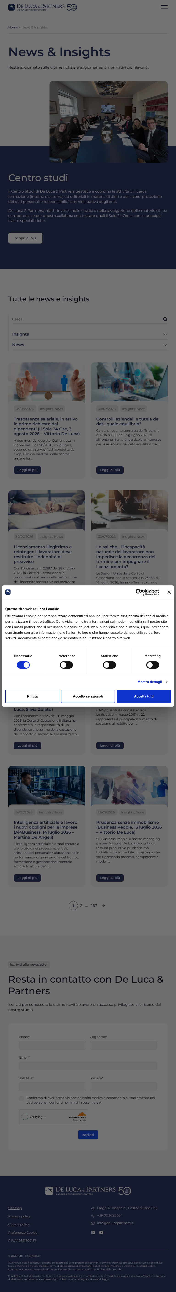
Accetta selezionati (88, 696)
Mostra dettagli (150, 682)
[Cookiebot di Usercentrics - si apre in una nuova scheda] (139, 592)
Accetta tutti (144, 696)
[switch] (66, 665)
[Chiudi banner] (169, 592)
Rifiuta (32, 696)
